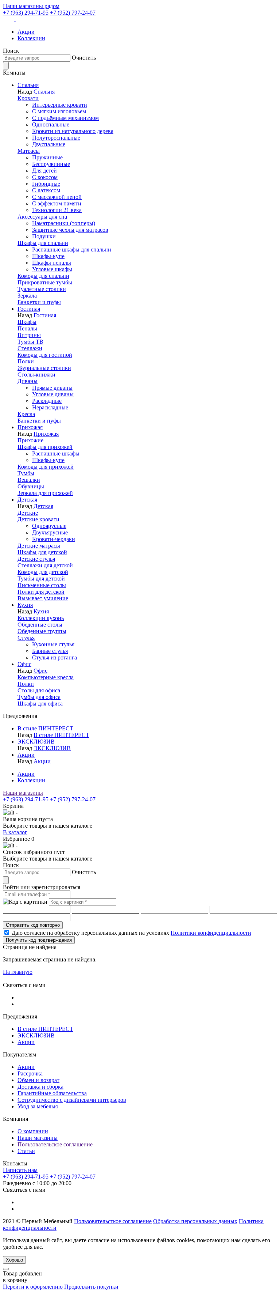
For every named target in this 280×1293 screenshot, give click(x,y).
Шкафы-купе (48, 256)
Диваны (28, 381)
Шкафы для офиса (40, 703)
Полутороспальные (56, 138)
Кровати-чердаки (53, 539)
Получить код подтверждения (39, 940)
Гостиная (29, 309)
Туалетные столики (42, 289)
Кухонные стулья (53, 644)
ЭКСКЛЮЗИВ (36, 741)
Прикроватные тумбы (45, 282)
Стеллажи (30, 348)
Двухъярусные (50, 532)
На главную (17, 972)
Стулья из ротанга (54, 657)
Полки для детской (41, 592)
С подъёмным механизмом (65, 118)
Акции (26, 32)
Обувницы (31, 486)
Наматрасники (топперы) (63, 223)
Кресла (26, 414)
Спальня (28, 85)
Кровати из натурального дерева (72, 131)
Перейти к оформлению (33, 1286)
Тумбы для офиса (39, 697)
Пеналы (27, 328)
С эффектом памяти (56, 203)
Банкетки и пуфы (39, 302)
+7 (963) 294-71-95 (25, 13)
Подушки (44, 236)
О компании (33, 1131)
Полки (26, 361)
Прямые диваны (52, 388)
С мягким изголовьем (59, 111)
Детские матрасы (39, 545)
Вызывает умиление (43, 598)
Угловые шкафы (52, 269)
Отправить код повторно (33, 925)
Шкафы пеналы (51, 263)
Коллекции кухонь (41, 618)
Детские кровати (38, 519)
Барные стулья (50, 651)
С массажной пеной (57, 197)
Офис (24, 664)
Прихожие (30, 440)
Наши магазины (23, 793)
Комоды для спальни (43, 276)
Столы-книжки (36, 374)
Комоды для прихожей (46, 467)
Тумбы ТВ (30, 342)
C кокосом (45, 177)
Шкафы (27, 322)
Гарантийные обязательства (52, 1093)
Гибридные (46, 184)
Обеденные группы (42, 631)
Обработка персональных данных (195, 1221)
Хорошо (14, 1260)
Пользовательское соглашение (55, 1144)
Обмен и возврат (38, 1080)
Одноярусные (49, 526)
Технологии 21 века (57, 210)
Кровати (28, 98)
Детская (27, 499)
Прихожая (30, 427)
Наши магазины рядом (31, 6)
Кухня (25, 605)
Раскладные (47, 401)
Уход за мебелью (38, 1106)
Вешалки (29, 480)
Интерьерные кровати (59, 105)
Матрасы (29, 151)
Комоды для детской (43, 572)
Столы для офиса (39, 690)
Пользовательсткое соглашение (113, 1221)
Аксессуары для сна (42, 216)
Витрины (29, 335)
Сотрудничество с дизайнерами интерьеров (72, 1100)
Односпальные (50, 124)
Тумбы (26, 473)
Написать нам (20, 1170)
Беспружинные (51, 164)
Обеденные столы (40, 624)
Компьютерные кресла (46, 677)
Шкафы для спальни (43, 243)
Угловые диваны (53, 394)
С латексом (46, 190)
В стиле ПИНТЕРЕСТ (45, 728)
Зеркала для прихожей (45, 493)
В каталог (15, 832)
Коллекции (31, 38)
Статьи (26, 1151)
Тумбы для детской (41, 578)
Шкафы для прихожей (45, 447)
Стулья (26, 638)
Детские (28, 513)
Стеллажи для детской (45, 565)
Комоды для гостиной (45, 355)
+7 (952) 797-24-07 (73, 13)
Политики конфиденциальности (211, 933)
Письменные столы (42, 585)
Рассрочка (30, 1073)
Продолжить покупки (91, 1286)
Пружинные (47, 157)
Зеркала (27, 295)
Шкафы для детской (42, 552)
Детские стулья (36, 559)
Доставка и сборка (40, 1087)
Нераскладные (50, 407)
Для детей (44, 170)
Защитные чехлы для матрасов (70, 230)
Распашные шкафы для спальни (71, 249)
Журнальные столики (44, 368)
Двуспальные (48, 144)
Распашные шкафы (55, 453)
